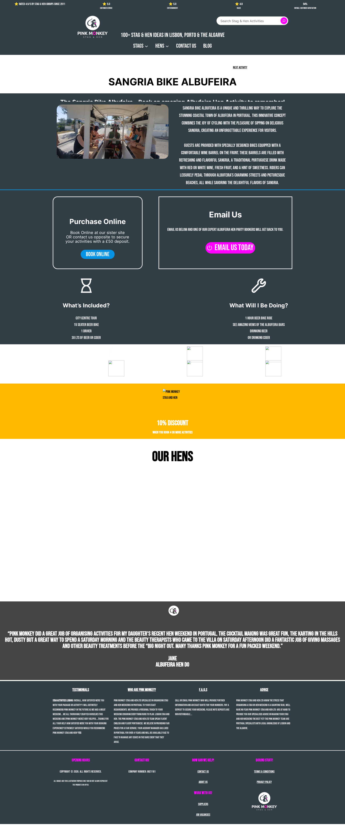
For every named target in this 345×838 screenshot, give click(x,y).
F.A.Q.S (203, 690)
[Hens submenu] (167, 46)
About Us (203, 782)
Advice (264, 690)
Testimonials (80, 690)
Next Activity (240, 67)
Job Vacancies (203, 815)
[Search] (284, 20)
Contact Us (203, 772)
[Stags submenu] (146, 46)
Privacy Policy (264, 782)
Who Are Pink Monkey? (142, 690)
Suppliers (203, 804)
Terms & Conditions (264, 772)
